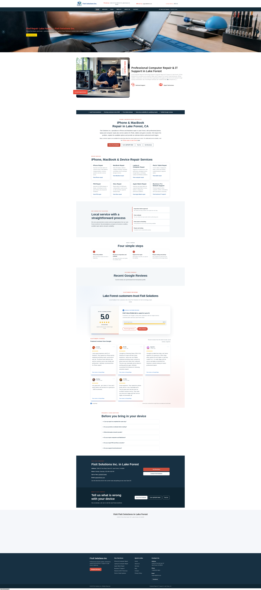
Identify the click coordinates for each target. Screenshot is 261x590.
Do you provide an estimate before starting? (115, 426)
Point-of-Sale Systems (120, 573)
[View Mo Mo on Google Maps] (120, 347)
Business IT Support (119, 568)
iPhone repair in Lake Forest (130, 140)
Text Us (139, 145)
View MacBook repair (118, 175)
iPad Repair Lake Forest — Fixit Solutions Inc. (50, 28)
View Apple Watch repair (139, 194)
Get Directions (148, 145)
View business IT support (159, 194)
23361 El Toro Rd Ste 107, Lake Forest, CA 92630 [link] (117, 3)
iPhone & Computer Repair (121, 561)
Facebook (155, 579)
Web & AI (119, 9)
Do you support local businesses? (113, 448)
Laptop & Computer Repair (121, 563)
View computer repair (138, 177)
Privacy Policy (138, 573)
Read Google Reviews (129, 328)
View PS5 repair (97, 194)
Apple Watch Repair (119, 566)
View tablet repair (157, 175)
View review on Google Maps (98, 372)
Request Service (95, 569)
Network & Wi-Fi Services (120, 570)
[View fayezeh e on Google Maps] (148, 347)
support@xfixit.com (147, 3)
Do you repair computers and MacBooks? (115, 437)
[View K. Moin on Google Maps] (120, 379)
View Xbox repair (117, 194)
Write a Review (142, 328)
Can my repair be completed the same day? (115, 421)
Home (97, 9)
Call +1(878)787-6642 (128, 145)
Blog (112, 9)
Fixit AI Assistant (5, 589)
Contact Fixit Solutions (156, 473)
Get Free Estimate (31, 35)
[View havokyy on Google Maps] (93, 379)
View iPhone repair (98, 177)
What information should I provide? (113, 432)
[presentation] (3, 32)
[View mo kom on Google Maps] (93, 347)
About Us (127, 9)
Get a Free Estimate (114, 145)
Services (104, 9)
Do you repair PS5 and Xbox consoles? (114, 442)
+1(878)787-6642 (173, 9)
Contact (135, 9)
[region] (130, 373)
